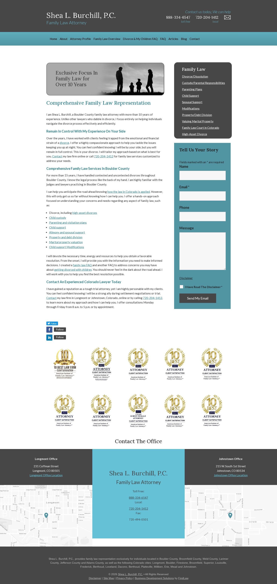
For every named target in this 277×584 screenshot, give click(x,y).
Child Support (190, 95)
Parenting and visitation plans (68, 222)
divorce (64, 142)
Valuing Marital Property (197, 121)
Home (53, 38)
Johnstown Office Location (231, 475)
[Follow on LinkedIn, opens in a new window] (49, 338)
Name (183, 166)
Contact (195, 38)
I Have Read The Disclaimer (203, 287)
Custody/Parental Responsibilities (203, 83)
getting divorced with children (73, 269)
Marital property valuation (66, 242)
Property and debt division (65, 237)
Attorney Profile (80, 38)
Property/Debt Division (197, 115)
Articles (173, 38)
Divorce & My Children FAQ (140, 38)
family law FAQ (82, 265)
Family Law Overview (106, 38)
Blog (184, 38)
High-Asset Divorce (194, 134)
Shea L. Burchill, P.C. (130, 574)
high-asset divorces (84, 212)
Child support (57, 227)
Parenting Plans (192, 89)
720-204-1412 (207, 17)
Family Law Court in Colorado (200, 127)
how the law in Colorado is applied (128, 191)
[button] (273, 556)
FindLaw (183, 578)
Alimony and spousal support (67, 232)
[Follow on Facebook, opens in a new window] (49, 330)
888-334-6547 (178, 17)
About (63, 38)
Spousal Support (192, 102)
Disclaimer (186, 278)
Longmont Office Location (46, 475)
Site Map (108, 578)
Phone (184, 207)
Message (186, 228)
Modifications (191, 108)
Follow (60, 329)
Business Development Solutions (154, 578)
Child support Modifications (66, 247)
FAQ (163, 38)
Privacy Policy (124, 578)
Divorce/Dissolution (195, 76)
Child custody (57, 217)
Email (184, 187)
